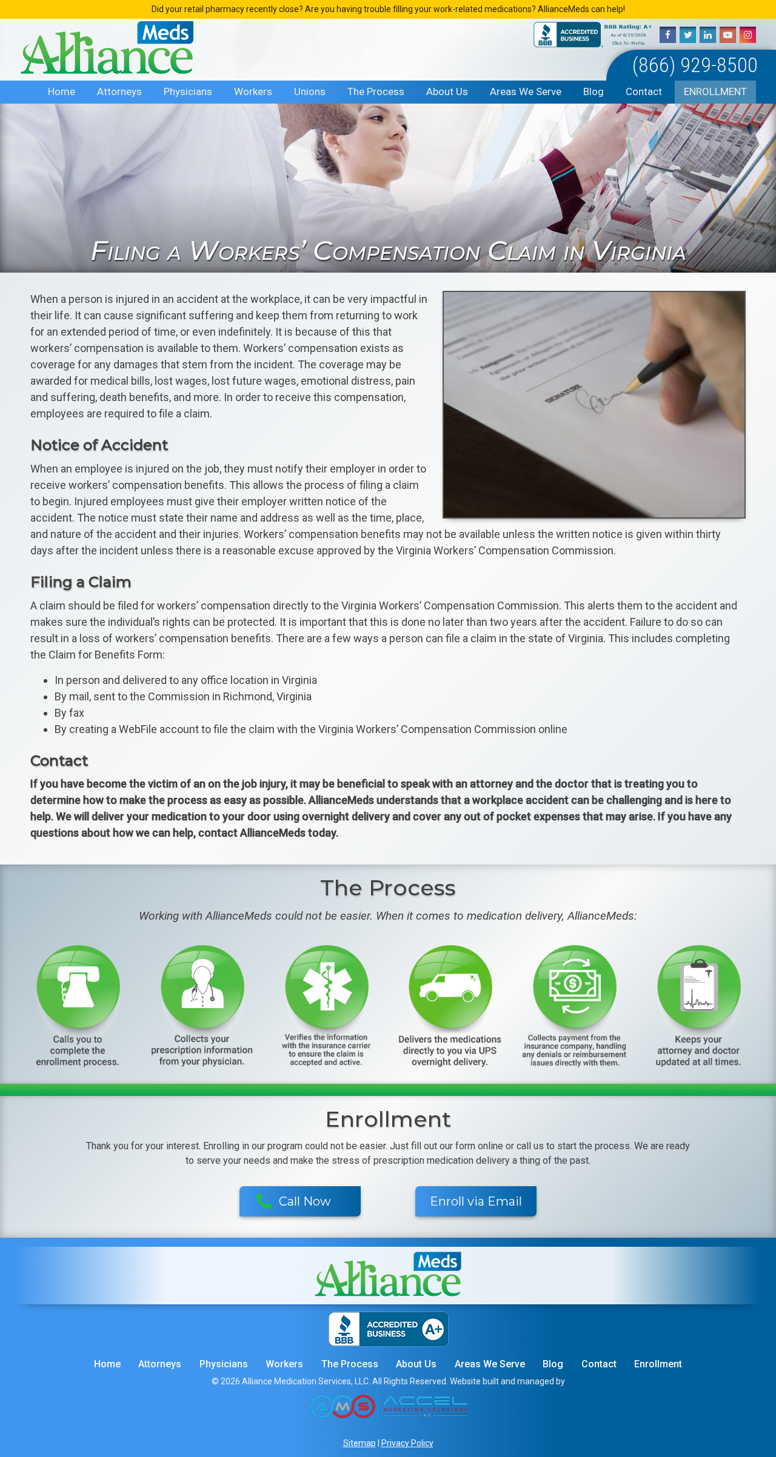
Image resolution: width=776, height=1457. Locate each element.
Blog (593, 91)
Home (61, 91)
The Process (375, 91)
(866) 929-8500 (695, 65)
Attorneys (119, 91)
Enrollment (715, 91)
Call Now (305, 1201)
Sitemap (359, 1443)
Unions (310, 91)
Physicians (188, 91)
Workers (253, 91)
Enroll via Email (476, 1201)
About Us (447, 91)
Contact (644, 91)
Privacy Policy (407, 1443)
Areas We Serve (525, 91)
